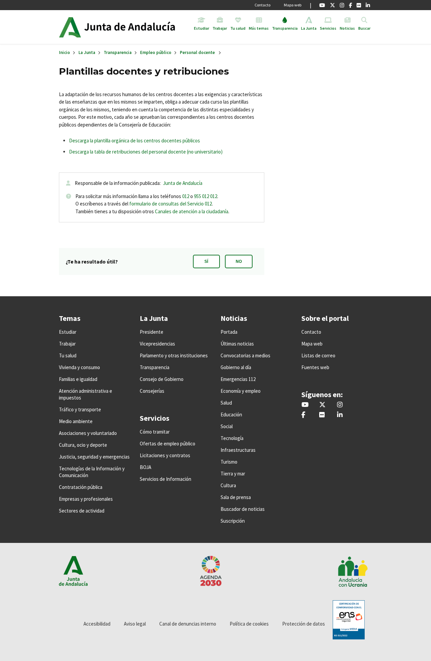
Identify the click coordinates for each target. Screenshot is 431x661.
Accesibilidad (97, 624)
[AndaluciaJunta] (350, 5)
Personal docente (197, 52)
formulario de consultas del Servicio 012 (170, 203)
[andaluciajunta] (332, 5)
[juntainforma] (359, 5)
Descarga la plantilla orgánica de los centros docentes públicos (134, 140)
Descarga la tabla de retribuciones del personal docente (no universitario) (146, 151)
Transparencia (118, 52)
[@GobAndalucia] (322, 5)
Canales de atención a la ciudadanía (191, 211)
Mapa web (292, 4)
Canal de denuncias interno (187, 624)
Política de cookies (249, 624)
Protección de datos (303, 624)
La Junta (86, 52)
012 (185, 196)
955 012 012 (205, 196)
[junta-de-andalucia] (368, 5)
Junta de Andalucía (70, 27)
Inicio (136, 27)
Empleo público (155, 52)
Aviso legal (135, 624)
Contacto (262, 4)
